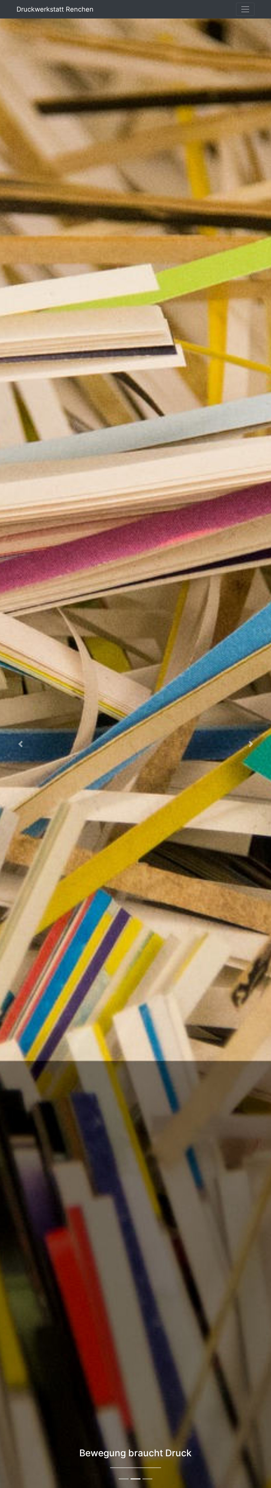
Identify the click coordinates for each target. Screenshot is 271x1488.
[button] (20, 744)
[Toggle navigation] (245, 9)
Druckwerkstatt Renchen (55, 9)
